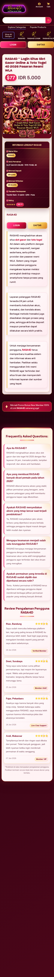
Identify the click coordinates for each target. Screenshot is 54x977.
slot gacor (20, 239)
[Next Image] (48, 110)
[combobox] (24, 20)
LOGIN (13, 45)
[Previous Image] (5, 110)
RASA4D (26, 350)
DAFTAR (37, 225)
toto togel (36, 239)
